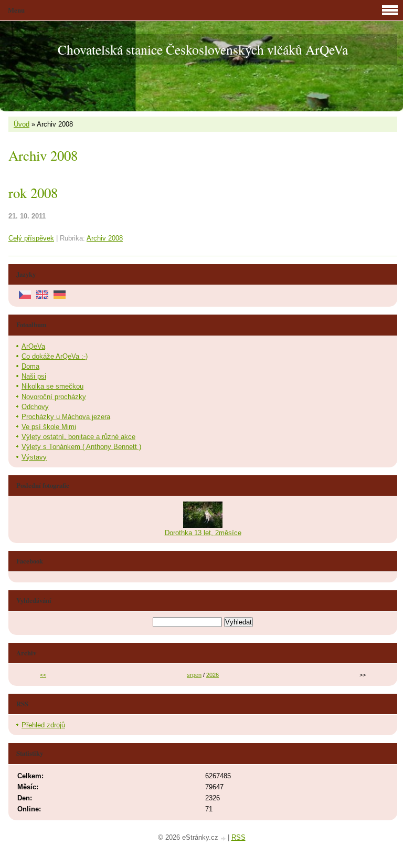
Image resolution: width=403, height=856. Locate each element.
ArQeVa (33, 346)
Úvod (21, 124)
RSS (238, 837)
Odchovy (35, 407)
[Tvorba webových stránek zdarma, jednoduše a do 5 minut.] (224, 838)
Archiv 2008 (105, 238)
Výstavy (34, 457)
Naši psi (34, 376)
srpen (194, 675)
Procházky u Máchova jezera (66, 417)
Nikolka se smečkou (52, 386)
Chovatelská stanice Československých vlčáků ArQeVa (203, 49)
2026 (212, 675)
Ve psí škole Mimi (49, 427)
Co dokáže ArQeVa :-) (55, 356)
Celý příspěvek (31, 238)
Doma (30, 366)
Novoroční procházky (54, 397)
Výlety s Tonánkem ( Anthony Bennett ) (81, 447)
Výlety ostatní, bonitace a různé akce (78, 437)
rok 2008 (33, 192)
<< (43, 675)
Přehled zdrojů (43, 725)
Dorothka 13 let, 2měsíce (203, 533)
